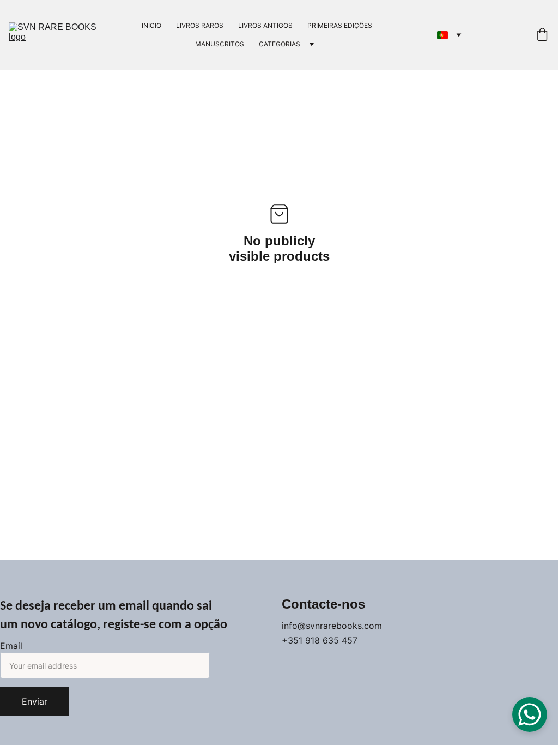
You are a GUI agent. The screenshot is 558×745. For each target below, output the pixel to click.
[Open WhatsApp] (529, 714)
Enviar (34, 701)
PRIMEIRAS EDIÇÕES (339, 25)
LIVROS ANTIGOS (265, 25)
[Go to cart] (542, 35)
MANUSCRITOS (219, 44)
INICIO (151, 25)
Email (11, 645)
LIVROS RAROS (199, 25)
